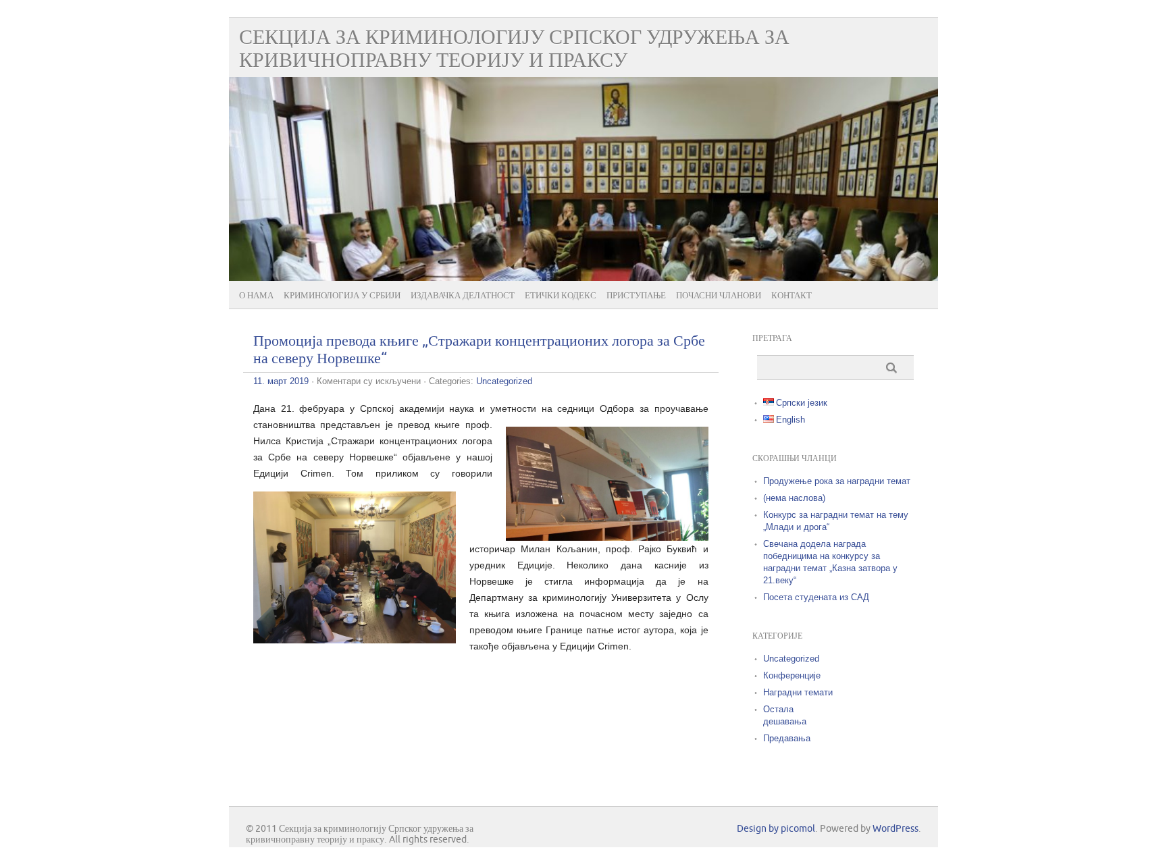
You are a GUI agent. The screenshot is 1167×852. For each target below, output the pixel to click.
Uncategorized (504, 381)
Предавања (786, 738)
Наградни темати (798, 692)
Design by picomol (776, 829)
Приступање (636, 295)
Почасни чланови (718, 295)
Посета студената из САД (816, 597)
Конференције (792, 675)
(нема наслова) (794, 498)
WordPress (895, 829)
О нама (256, 295)
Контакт (791, 295)
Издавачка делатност (463, 295)
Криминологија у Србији (342, 295)
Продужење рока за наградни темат (836, 481)
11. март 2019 (281, 381)
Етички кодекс (560, 295)
